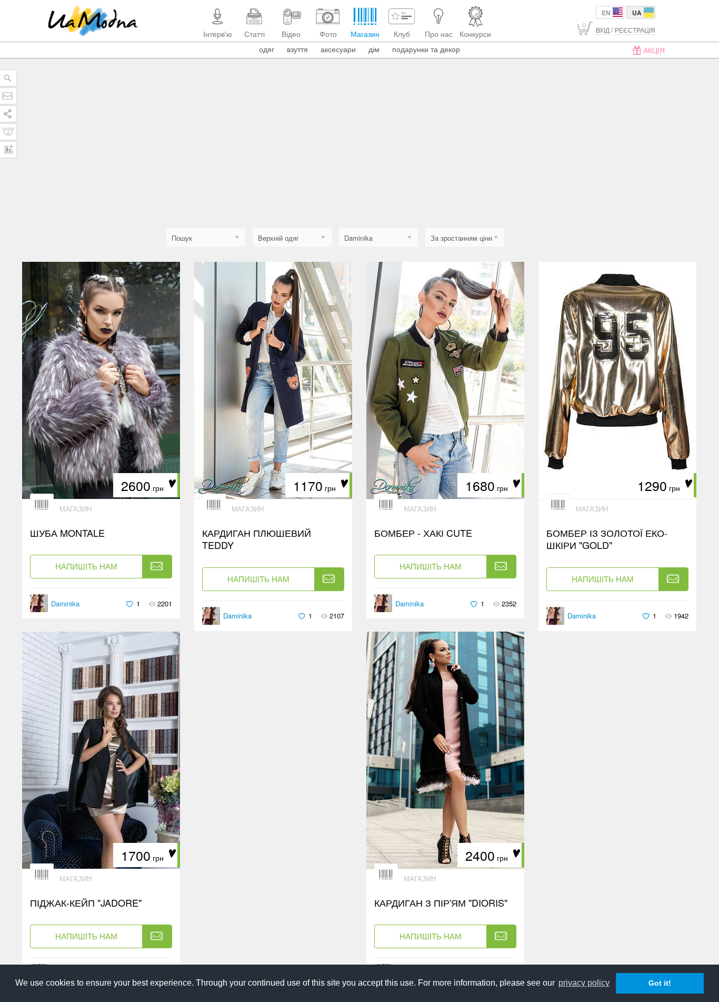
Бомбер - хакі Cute (423, 533)
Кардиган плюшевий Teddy (256, 539)
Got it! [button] (659, 983)
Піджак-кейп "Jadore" (86, 903)
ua (637, 12)
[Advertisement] (359, 148)
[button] (292, 238)
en (606, 12)
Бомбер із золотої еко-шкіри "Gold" (606, 539)
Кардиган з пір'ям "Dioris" (440, 903)
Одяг (266, 49)
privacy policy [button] (584, 982)
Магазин (75, 509)
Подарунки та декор (426, 49)
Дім (374, 49)
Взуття (297, 49)
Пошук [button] (182, 238)
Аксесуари (338, 49)
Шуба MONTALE (67, 533)
